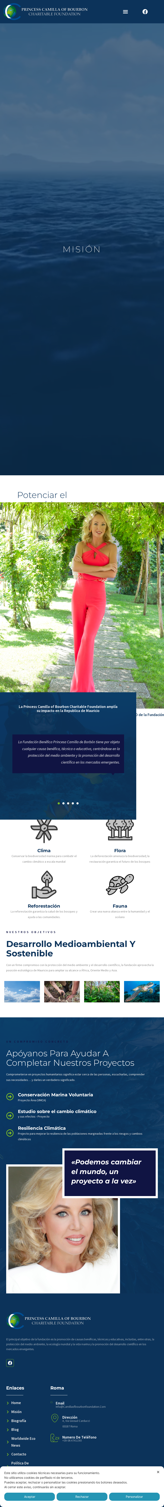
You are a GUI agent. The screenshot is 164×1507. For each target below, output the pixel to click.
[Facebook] (145, 11)
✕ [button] (158, 1472)
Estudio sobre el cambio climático (57, 1111)
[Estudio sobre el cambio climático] (10, 1115)
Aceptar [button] (29, 1496)
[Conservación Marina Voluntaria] (10, 1096)
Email (60, 1403)
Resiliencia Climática (42, 1128)
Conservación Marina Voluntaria (55, 1094)
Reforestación (44, 906)
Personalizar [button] (134, 1496)
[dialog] (82, 1486)
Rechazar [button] (82, 1496)
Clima (44, 850)
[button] (125, 12)
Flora (120, 850)
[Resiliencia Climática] (10, 1133)
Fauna (120, 906)
